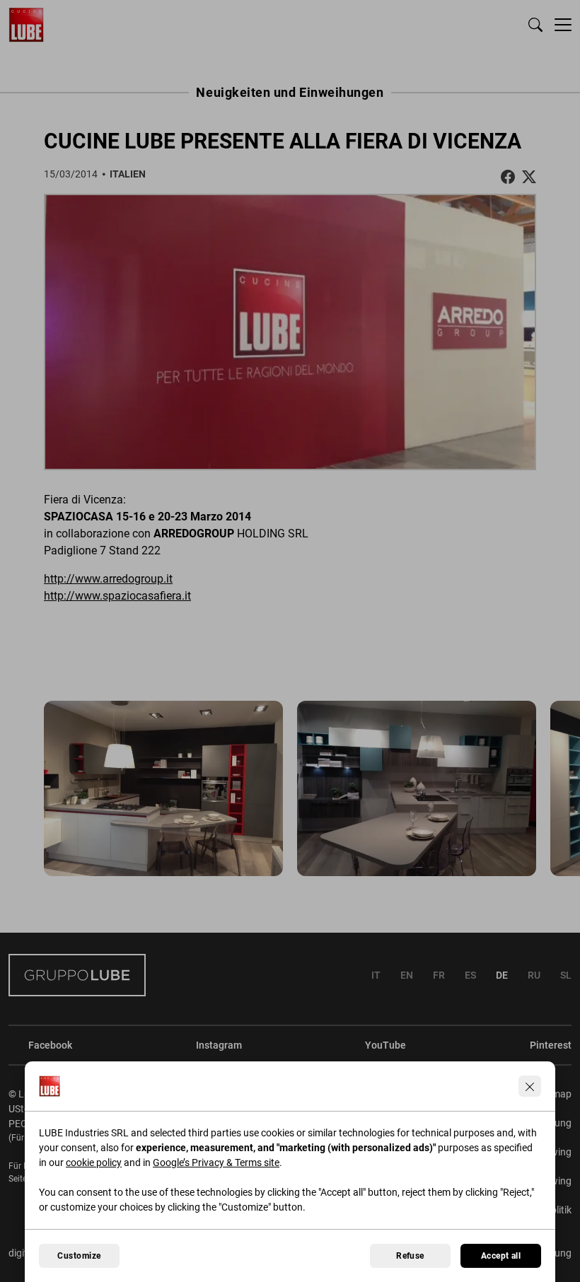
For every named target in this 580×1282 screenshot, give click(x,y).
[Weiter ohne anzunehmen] (529, 1086)
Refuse (410, 1256)
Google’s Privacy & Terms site (216, 1162)
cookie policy (94, 1162)
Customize (78, 1256)
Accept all (501, 1256)
